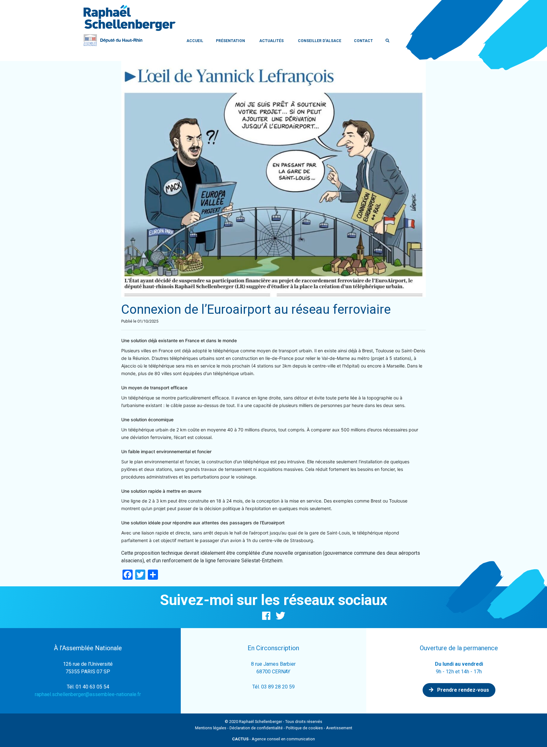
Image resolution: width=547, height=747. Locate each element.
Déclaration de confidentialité (256, 727)
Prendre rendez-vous (462, 690)
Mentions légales (210, 727)
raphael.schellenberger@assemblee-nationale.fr (88, 694)
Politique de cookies (304, 727)
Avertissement (339, 727)
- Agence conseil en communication (273, 739)
